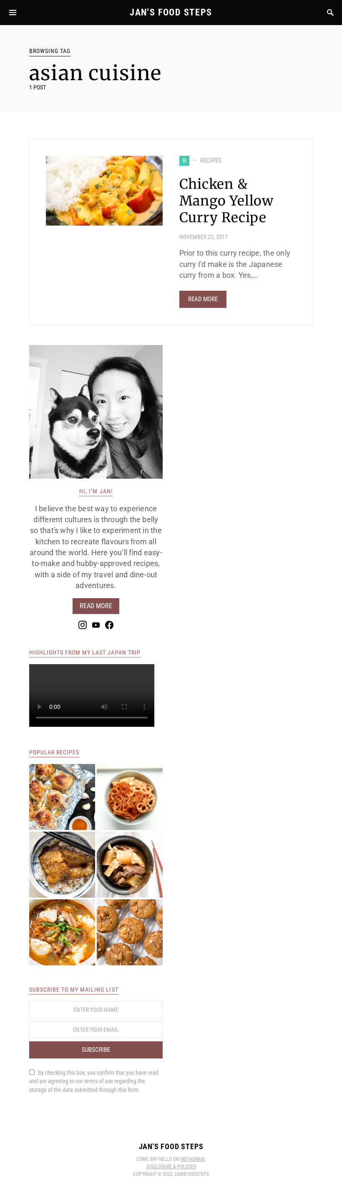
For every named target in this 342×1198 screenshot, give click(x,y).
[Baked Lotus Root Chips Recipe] (130, 797)
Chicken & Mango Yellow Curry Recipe (226, 201)
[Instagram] (82, 625)
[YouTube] (96, 625)
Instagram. (193, 1159)
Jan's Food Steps (171, 12)
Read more (96, 606)
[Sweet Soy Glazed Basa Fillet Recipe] (62, 865)
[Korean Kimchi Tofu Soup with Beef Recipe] (62, 932)
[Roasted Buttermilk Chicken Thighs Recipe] (62, 797)
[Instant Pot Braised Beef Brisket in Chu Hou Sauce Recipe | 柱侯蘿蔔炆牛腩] (130, 865)
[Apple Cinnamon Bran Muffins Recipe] (130, 932)
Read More (203, 299)
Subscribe (96, 1049)
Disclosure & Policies (171, 1167)
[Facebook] (109, 625)
